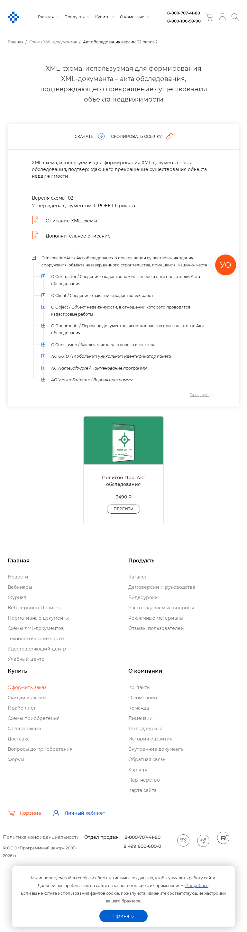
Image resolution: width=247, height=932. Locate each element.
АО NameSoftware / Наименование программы (99, 368)
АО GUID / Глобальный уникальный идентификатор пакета (111, 356)
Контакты (139, 687)
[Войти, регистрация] (222, 17)
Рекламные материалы (155, 618)
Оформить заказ (27, 687)
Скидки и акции (27, 698)
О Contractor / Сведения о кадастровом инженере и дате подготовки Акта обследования (125, 280)
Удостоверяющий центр (37, 649)
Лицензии (140, 718)
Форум (16, 759)
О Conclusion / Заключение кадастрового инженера (103, 344)
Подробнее (196, 885)
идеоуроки (143, 597)
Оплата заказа (24, 728)
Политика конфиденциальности (41, 837)
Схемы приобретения (33, 718)
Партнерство (144, 780)
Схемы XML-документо (36, 628)
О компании (132, 16)
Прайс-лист (22, 708)
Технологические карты (36, 638)
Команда (138, 708)
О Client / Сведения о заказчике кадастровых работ (102, 295)
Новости (18, 577)
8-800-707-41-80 (183, 13)
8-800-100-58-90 (184, 21)
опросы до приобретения (40, 749)
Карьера (138, 770)
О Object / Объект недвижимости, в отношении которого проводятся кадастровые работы (120, 311)
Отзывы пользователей (156, 628)
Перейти (123, 508)
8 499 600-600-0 (142, 846)
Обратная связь (146, 759)
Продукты (75, 16)
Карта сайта (142, 790)
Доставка (19, 739)
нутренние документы (156, 749)
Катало (137, 577)
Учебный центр (26, 659)
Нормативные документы (38, 618)
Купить (102, 16)
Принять (123, 916)
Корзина (30, 813)
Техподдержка (145, 728)
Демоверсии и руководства (161, 587)
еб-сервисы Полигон (34, 608)
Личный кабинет (85, 813)
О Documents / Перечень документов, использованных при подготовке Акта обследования (128, 329)
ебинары (20, 587)
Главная (46, 16)
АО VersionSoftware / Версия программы (92, 379)
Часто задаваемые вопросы (161, 608)
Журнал (17, 597)
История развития (150, 739)
